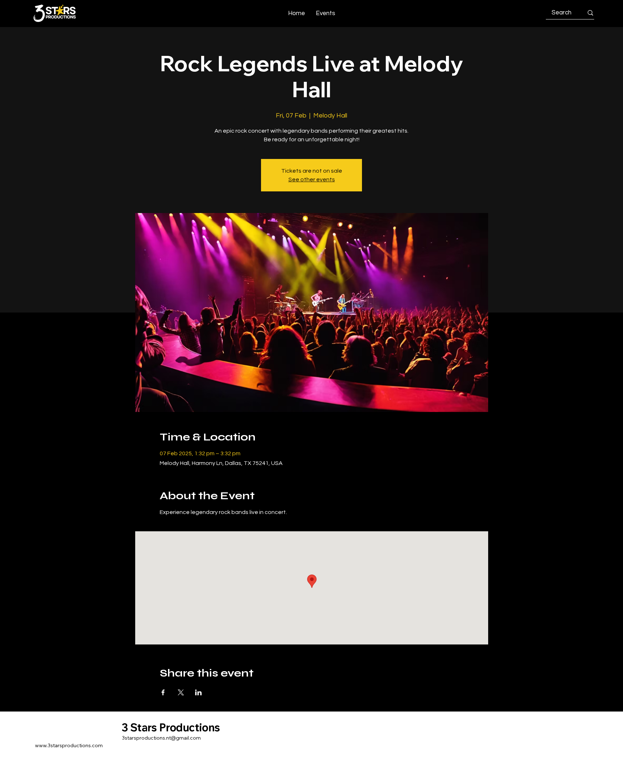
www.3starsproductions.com (69, 745)
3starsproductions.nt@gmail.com (161, 738)
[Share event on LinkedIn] (198, 692)
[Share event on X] (180, 692)
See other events (311, 179)
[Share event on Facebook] (163, 692)
